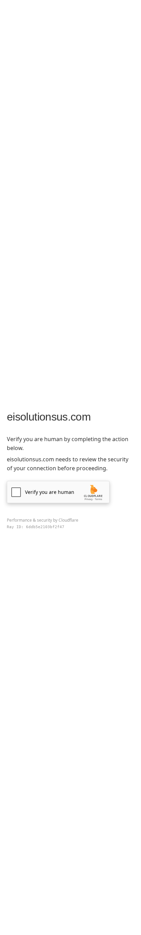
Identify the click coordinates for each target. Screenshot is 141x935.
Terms (98, 499)
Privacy (89, 499)
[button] (58, 492)
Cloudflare (68, 520)
